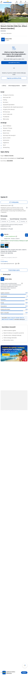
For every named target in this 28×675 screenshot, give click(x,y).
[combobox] (4, 221)
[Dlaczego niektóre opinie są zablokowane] (12, 205)
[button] (14, 62)
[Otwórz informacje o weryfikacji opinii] (26, 207)
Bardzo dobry (8, 38)
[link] (7, 2)
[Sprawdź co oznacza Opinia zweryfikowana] (16, 236)
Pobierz (24, 672)
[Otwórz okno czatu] (24, 665)
